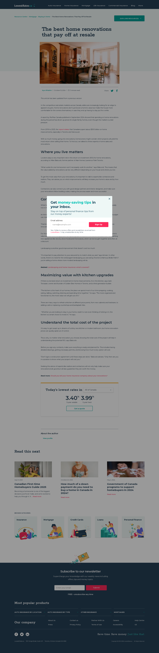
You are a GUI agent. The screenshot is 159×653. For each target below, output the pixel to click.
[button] (109, 197)
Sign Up (98, 224)
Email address (57, 221)
